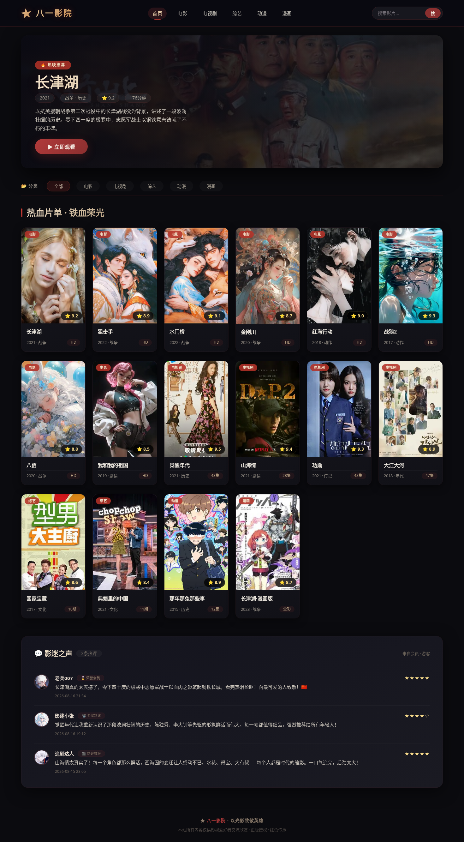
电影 (182, 13)
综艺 (237, 13)
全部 (58, 186)
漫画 (287, 13)
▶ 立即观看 (61, 147)
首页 (157, 13)
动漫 (262, 13)
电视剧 (209, 13)
